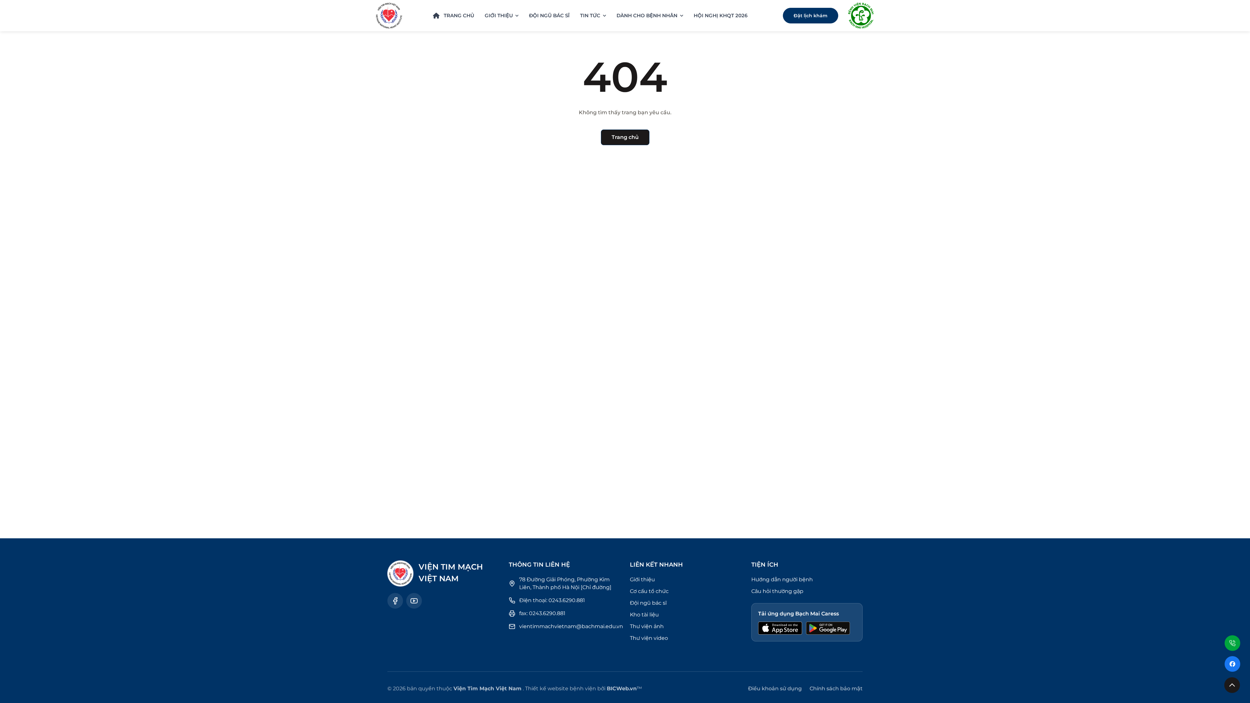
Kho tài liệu (644, 615)
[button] (1232, 685)
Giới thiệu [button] (499, 15)
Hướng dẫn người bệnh (782, 579)
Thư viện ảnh (647, 626)
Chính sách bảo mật (836, 688)
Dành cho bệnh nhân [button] (647, 15)
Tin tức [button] (590, 15)
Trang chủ (459, 15)
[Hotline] (1232, 642)
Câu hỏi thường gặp (777, 591)
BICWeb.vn (622, 688)
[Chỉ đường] (596, 587)
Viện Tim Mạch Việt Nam (487, 688)
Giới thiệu (642, 579)
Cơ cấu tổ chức (649, 591)
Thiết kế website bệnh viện (560, 688)
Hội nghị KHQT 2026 (720, 15)
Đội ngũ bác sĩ (549, 15)
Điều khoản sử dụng (775, 688)
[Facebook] (1232, 664)
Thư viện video (649, 638)
